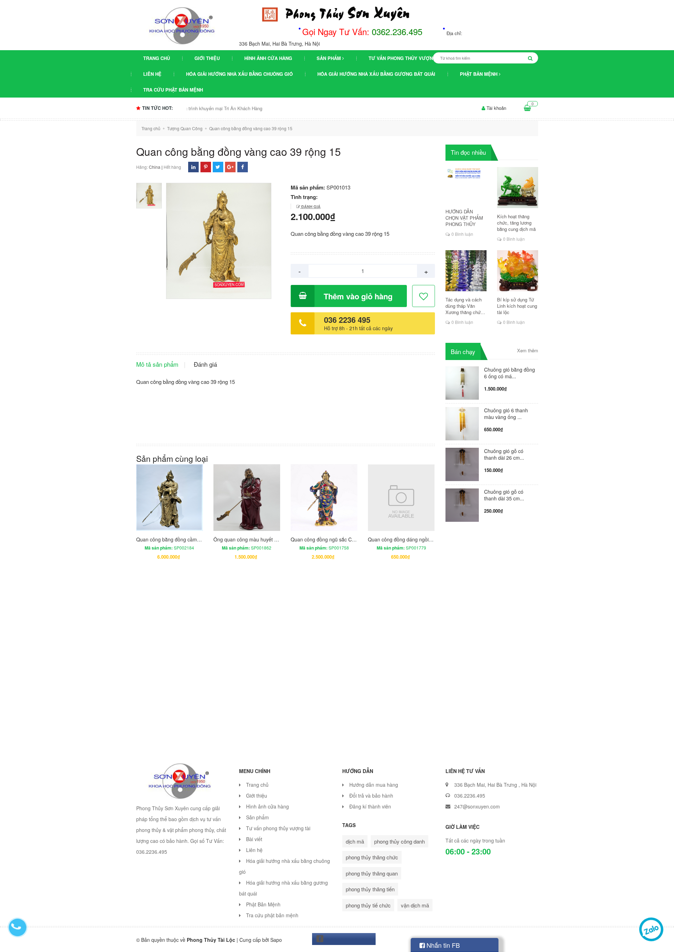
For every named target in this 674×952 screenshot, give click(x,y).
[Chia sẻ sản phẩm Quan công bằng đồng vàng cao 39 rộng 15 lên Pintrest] (205, 167)
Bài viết (254, 839)
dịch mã (355, 841)
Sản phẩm (329, 58)
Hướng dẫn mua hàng (373, 784)
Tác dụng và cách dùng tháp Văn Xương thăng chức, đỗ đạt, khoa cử (464, 306)
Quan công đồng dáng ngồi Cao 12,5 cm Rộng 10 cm (427, 539)
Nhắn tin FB (442, 945)
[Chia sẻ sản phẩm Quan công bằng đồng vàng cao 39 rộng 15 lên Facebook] (242, 167)
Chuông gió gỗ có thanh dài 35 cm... (504, 495)
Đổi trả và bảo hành (371, 795)
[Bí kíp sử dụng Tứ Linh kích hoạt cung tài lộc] (517, 270)
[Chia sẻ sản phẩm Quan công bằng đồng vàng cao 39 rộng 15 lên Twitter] (218, 167)
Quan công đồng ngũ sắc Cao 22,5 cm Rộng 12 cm (348, 539)
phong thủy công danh (399, 841)
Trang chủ (156, 58)
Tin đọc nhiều (468, 152)
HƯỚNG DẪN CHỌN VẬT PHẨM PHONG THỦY (464, 217)
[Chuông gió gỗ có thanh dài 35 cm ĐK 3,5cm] (462, 504)
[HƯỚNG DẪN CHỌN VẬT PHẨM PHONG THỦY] (466, 185)
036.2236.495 (469, 795)
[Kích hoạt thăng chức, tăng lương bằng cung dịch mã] (517, 187)
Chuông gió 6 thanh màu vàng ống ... (506, 413)
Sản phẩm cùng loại (172, 458)
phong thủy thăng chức (372, 857)
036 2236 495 (347, 319)
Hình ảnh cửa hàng (268, 58)
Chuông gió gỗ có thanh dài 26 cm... (504, 454)
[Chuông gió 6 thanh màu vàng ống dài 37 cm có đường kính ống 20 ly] (462, 422)
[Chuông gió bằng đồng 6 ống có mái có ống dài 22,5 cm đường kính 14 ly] (462, 382)
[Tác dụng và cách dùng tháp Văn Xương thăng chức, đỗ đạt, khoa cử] (466, 270)
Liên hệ (152, 74)
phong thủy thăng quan (372, 873)
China (154, 167)
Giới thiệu (207, 58)
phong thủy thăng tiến (370, 889)
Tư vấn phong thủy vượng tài (407, 58)
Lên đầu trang (557, 940)
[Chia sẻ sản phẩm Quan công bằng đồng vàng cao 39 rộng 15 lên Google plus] (230, 167)
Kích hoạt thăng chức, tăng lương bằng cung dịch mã (516, 222)
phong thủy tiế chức (368, 905)
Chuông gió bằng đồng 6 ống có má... (509, 373)
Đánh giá (310, 206)
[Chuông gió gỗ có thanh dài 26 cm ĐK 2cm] (462, 463)
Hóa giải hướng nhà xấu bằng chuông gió (239, 74)
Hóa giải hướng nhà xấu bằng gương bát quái (376, 74)
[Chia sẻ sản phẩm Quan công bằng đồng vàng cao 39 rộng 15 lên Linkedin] (193, 167)
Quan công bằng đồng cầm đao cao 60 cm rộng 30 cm (197, 539)
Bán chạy (463, 351)
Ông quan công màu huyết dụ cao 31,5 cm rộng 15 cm (274, 539)
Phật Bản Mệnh (479, 74)
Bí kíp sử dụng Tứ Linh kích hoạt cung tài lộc (517, 306)
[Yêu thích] (423, 296)
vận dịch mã (415, 905)
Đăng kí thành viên (370, 806)
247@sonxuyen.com (477, 806)
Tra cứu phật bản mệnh (173, 89)
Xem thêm (527, 350)
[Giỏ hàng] (527, 108)
